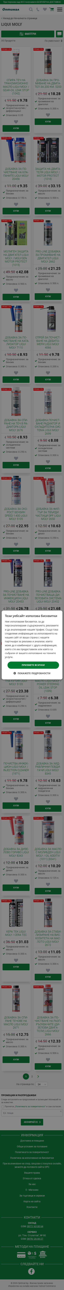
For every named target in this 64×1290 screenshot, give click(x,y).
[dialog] (32, 645)
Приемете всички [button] (33, 665)
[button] (32, 673)
